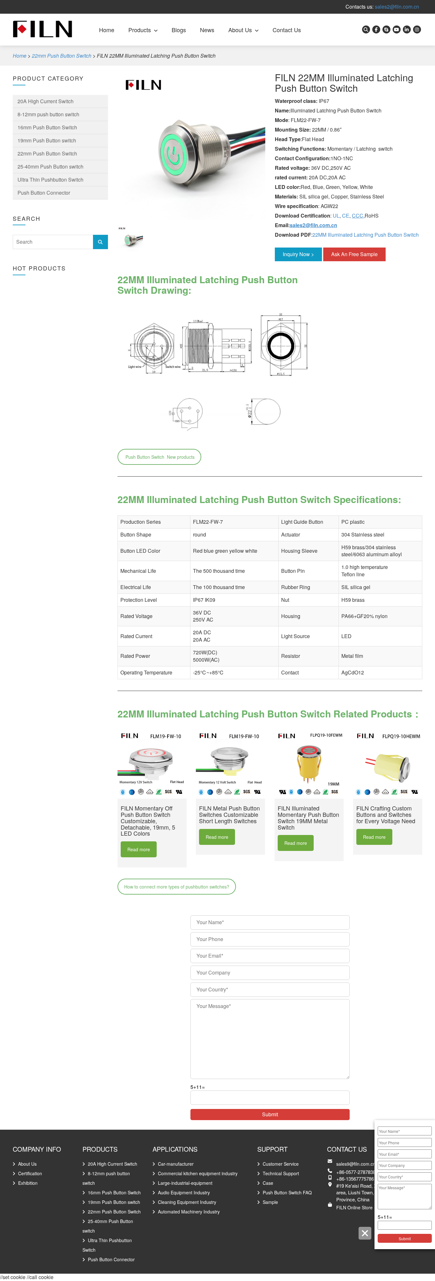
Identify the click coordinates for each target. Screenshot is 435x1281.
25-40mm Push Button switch (50, 166)
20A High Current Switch (46, 101)
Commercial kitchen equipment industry (198, 1173)
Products (139, 29)
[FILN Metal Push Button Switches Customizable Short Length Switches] (230, 764)
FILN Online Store (354, 1207)
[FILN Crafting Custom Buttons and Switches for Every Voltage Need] (387, 764)
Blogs (179, 29)
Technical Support (281, 1173)
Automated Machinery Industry (189, 1211)
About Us (240, 29)
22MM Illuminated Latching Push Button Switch (365, 234)
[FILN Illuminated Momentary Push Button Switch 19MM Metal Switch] (309, 764)
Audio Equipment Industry (184, 1192)
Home (106, 29)
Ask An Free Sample (354, 254)
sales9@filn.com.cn (355, 1164)
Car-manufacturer (176, 1164)
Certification (30, 1173)
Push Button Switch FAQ (287, 1192)
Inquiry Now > (298, 254)
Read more (138, 849)
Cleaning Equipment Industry (187, 1202)
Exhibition (28, 1183)
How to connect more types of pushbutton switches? (176, 886)
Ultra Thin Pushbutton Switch (50, 179)
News (207, 29)
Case (268, 1183)
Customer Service (281, 1164)
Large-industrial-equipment (185, 1183)
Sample (270, 1202)
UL (336, 215)
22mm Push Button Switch (47, 153)
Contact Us (287, 29)
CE (345, 215)
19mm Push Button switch (47, 140)
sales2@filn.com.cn (397, 6)
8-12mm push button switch (48, 114)
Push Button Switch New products (159, 457)
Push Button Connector (44, 192)
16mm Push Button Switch (47, 127)
